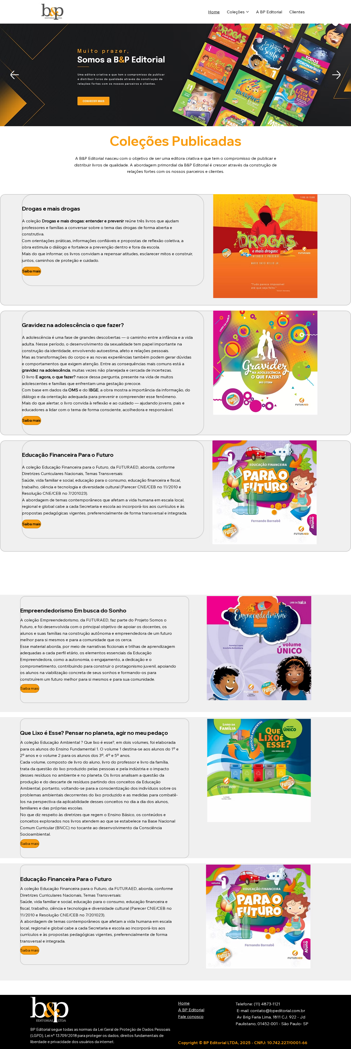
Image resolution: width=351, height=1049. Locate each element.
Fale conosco (191, 1016)
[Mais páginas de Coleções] (247, 12)
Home (184, 1003)
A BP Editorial (191, 1009)
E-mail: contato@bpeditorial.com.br (270, 1010)
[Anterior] (15, 75)
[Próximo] (336, 75)
